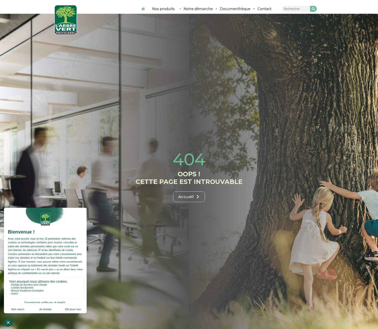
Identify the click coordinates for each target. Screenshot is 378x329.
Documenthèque (235, 9)
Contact (264, 9)
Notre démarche (198, 9)
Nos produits (163, 9)
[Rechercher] (313, 9)
